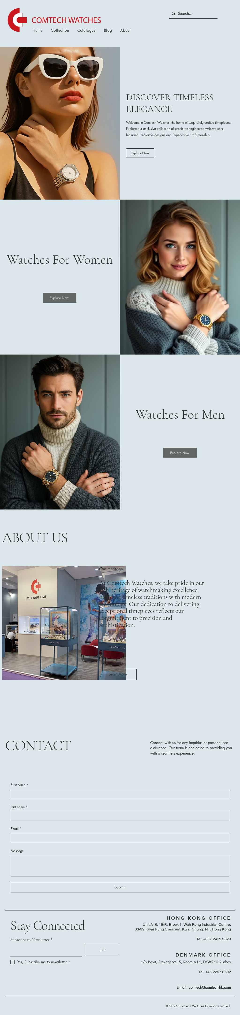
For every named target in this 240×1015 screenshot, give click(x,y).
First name (19, 785)
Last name (19, 807)
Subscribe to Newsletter (29, 940)
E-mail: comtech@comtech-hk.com (204, 987)
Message (17, 851)
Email (16, 828)
